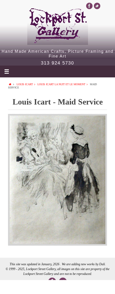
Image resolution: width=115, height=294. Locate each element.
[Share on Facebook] (11, 287)
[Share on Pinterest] (80, 287)
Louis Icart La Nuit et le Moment (61, 84)
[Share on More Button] (103, 287)
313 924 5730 (57, 63)
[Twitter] (97, 6)
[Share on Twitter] (34, 287)
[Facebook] (89, 6)
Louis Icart (25, 84)
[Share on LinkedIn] (57, 287)
